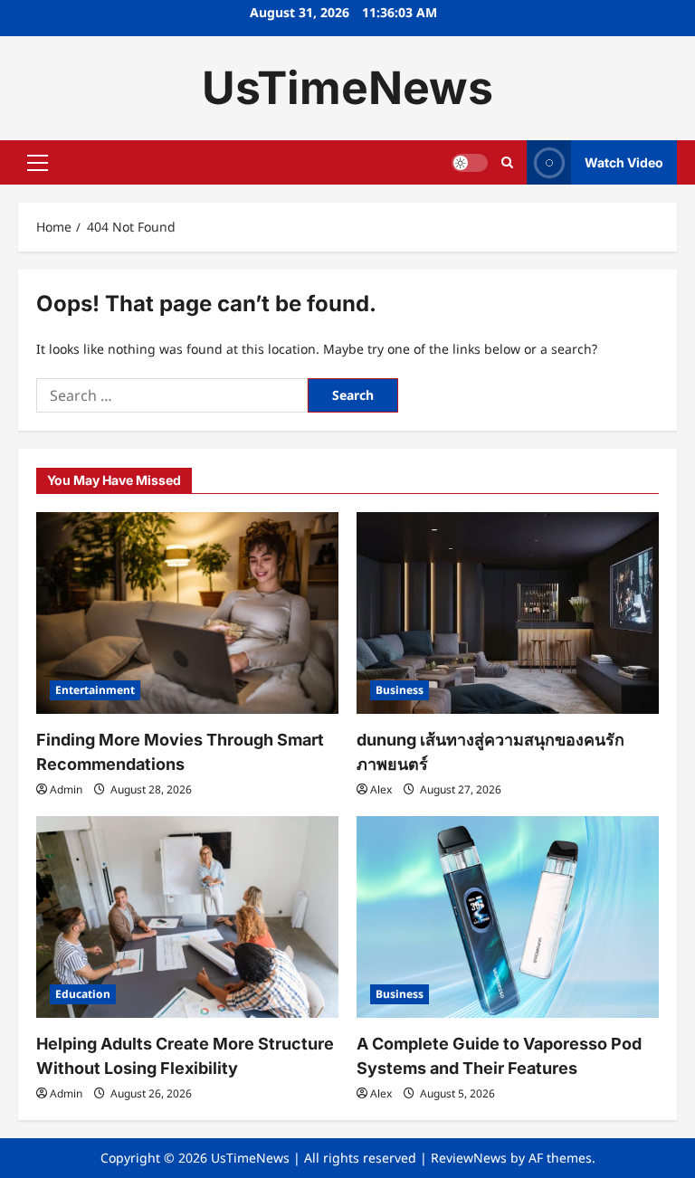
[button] (37, 163)
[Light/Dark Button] (470, 163)
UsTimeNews (347, 88)
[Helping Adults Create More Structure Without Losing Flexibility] (187, 917)
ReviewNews (469, 1157)
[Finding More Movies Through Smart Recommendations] (187, 613)
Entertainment (95, 690)
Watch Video (624, 162)
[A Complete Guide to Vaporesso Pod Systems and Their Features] (508, 917)
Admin (66, 789)
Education (82, 994)
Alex (381, 789)
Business (400, 690)
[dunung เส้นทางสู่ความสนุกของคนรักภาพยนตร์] (508, 613)
